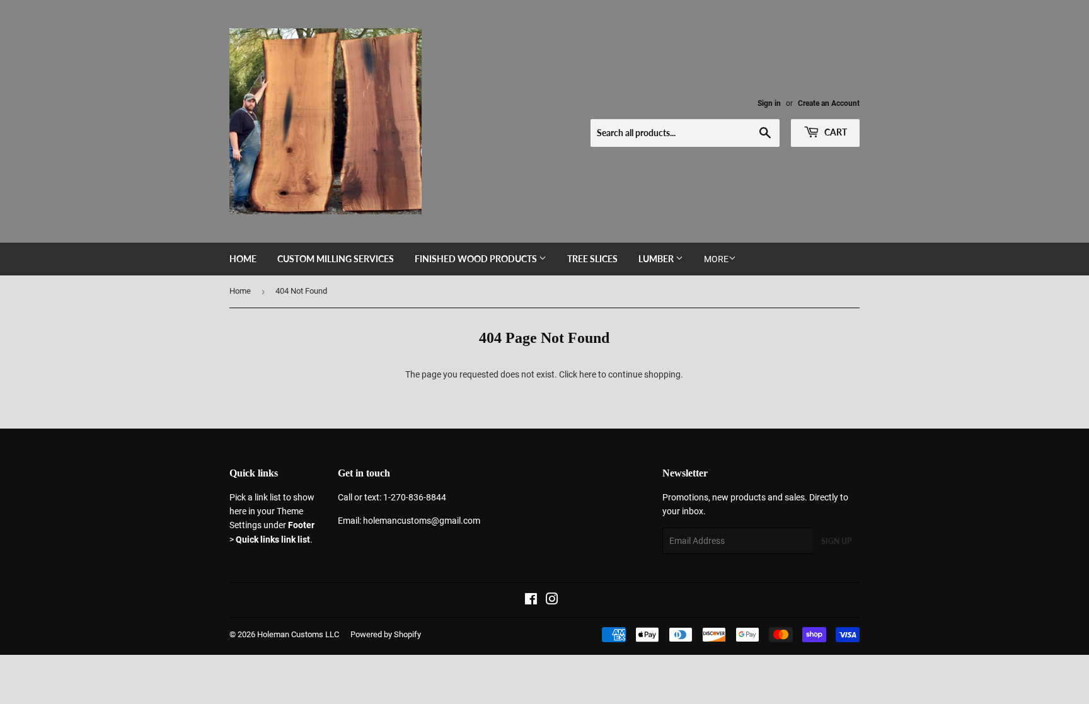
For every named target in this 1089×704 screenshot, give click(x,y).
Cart (834, 132)
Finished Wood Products (477, 258)
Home (242, 258)
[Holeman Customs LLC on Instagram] (552, 601)
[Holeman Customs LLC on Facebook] (531, 601)
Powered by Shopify (385, 634)
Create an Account (829, 103)
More (716, 259)
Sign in (769, 103)
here (587, 374)
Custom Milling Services (335, 258)
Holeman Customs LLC (298, 634)
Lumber (657, 258)
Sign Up (836, 541)
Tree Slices (592, 258)
